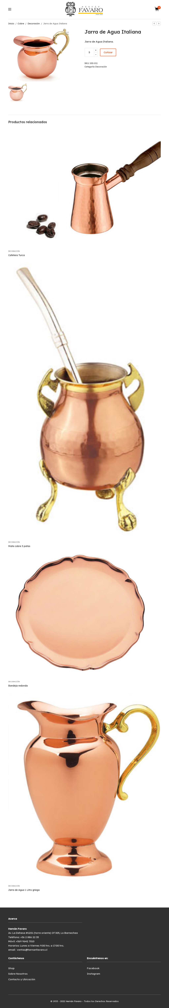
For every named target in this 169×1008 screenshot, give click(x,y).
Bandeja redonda (18, 685)
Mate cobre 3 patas (19, 546)
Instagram (93, 973)
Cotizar (108, 52)
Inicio (11, 23)
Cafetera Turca (16, 255)
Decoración (34, 23)
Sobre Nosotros (18, 973)
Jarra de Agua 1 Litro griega (24, 889)
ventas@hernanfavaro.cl (32, 949)
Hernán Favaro (74, 1001)
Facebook (93, 968)
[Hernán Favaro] (84, 9)
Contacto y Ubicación (21, 979)
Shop (11, 968)
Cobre (21, 23)
